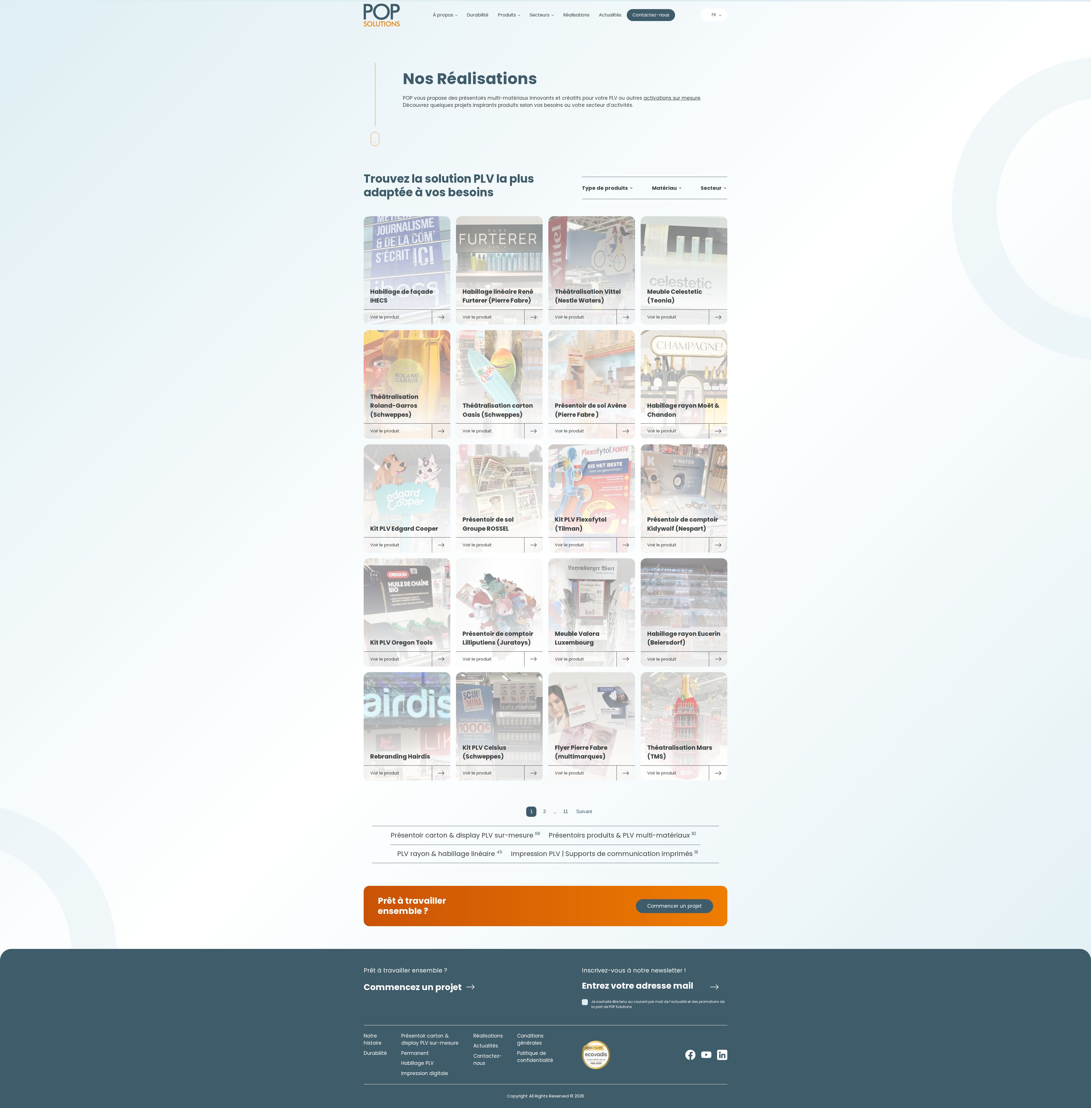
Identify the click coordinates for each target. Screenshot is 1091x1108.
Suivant (584, 811)
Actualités (610, 15)
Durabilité (477, 15)
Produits (507, 15)
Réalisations (576, 15)
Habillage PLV (417, 1063)
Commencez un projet (413, 987)
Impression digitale (424, 1073)
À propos (443, 15)
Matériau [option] (664, 187)
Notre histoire (373, 1039)
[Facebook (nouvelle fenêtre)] (690, 1055)
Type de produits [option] (605, 187)
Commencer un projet (674, 906)
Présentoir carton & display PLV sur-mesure (465, 835)
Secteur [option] (711, 187)
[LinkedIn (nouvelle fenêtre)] (722, 1055)
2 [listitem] (544, 811)
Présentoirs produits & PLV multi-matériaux (622, 835)
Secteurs (539, 15)
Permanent (415, 1053)
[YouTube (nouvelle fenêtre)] (706, 1054)
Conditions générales (530, 1039)
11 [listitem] (565, 811)
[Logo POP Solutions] (596, 1055)
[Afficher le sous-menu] (454, 15)
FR (714, 15)
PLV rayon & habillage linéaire (449, 853)
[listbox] (608, 188)
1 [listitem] (531, 811)
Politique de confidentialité (535, 1057)
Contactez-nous (650, 15)
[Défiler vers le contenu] (375, 139)
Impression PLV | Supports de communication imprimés (604, 853)
